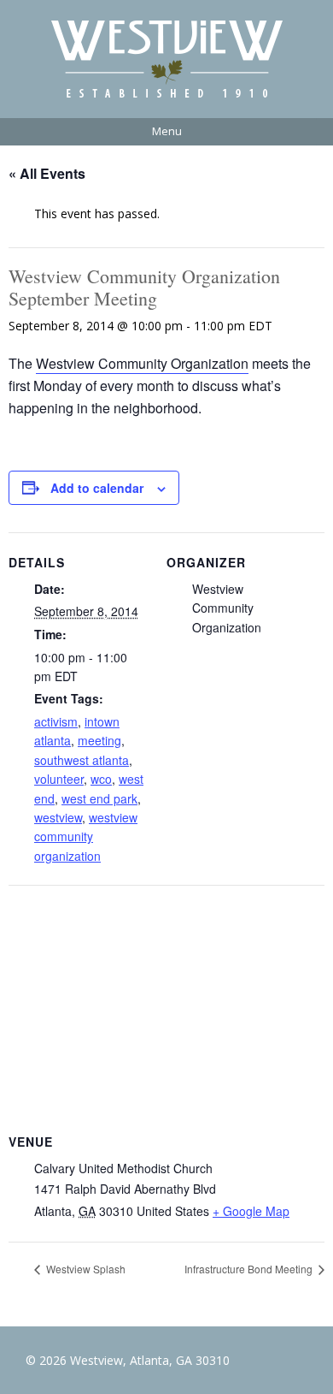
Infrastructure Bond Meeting (249, 1268)
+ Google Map (251, 1210)
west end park (99, 798)
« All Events (47, 173)
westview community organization (85, 836)
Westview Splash (85, 1268)
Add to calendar (96, 487)
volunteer (59, 778)
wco (101, 778)
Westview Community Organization (142, 363)
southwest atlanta (81, 759)
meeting (99, 740)
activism (56, 721)
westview (58, 817)
